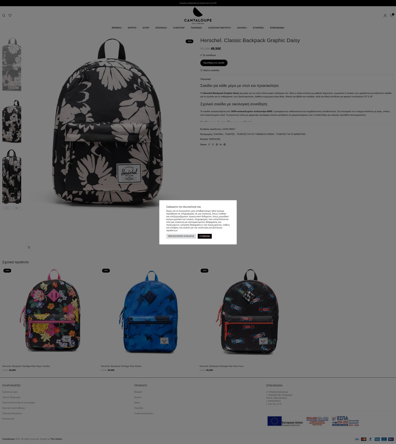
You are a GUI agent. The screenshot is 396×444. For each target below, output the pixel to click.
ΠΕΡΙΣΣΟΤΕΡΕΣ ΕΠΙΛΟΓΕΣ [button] (181, 236)
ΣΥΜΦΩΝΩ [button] (205, 236)
